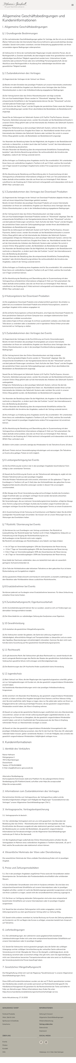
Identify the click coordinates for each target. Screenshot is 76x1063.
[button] (73, 5)
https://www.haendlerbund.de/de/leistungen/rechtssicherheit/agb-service (30, 992)
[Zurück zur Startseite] (14, 5)
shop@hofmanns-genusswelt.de (20, 768)
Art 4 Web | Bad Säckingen (55, 1052)
